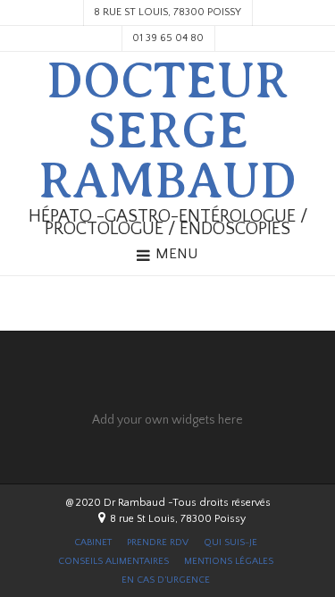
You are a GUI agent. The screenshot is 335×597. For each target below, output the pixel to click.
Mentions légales (228, 561)
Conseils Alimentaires (113, 561)
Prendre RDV (157, 542)
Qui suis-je (230, 542)
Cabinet (93, 542)
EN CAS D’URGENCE (165, 580)
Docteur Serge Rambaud (167, 131)
